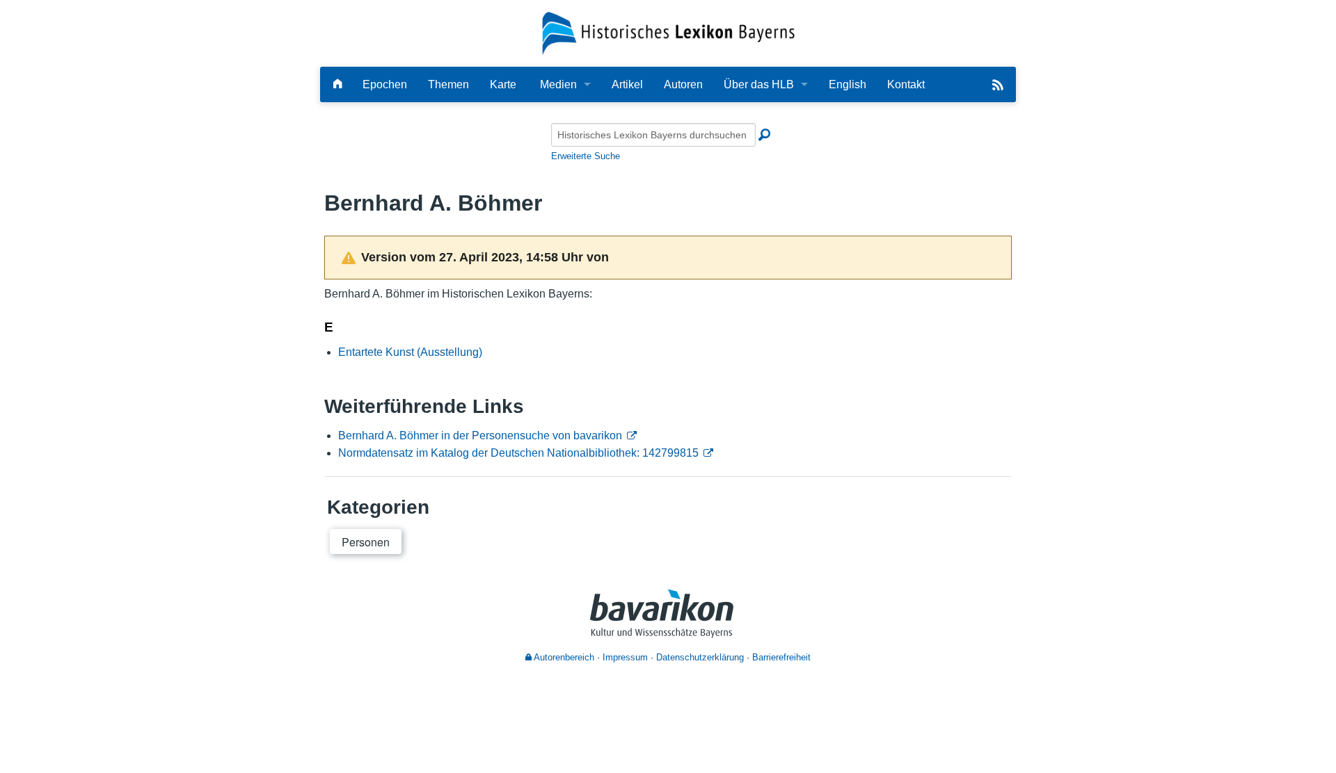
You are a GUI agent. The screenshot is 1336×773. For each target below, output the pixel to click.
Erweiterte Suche (585, 156)
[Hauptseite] (337, 84)
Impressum (625, 657)
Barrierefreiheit (781, 657)
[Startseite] (668, 32)
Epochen (385, 84)
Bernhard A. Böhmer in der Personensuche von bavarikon (480, 435)
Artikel (627, 84)
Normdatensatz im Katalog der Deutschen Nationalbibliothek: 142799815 (518, 453)
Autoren (683, 84)
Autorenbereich (563, 657)
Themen (448, 84)
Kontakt (906, 84)
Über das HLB (759, 84)
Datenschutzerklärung (700, 657)
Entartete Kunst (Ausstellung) (410, 352)
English (847, 84)
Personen (366, 542)
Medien (558, 84)
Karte (503, 84)
